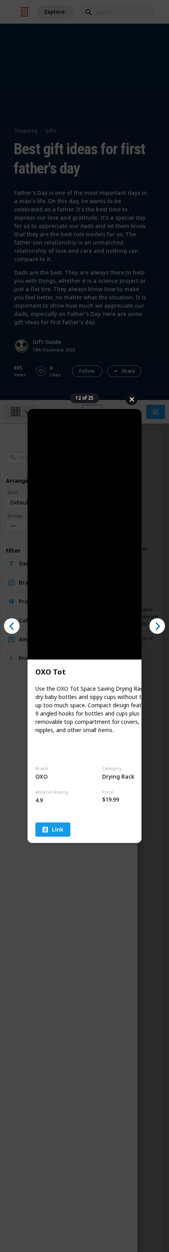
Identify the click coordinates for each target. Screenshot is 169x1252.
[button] (12, 626)
